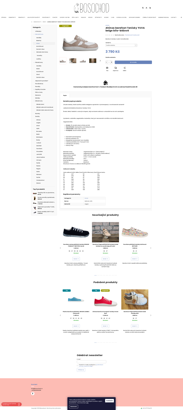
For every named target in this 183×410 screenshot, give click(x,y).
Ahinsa (107, 25)
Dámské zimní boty (42, 52)
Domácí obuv (40, 49)
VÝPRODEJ (38, 31)
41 (136, 251)
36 (69, 251)
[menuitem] (3, 17)
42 (80, 251)
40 (77, 251)
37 (72, 251)
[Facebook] (32, 393)
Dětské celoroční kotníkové (44, 107)
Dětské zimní (40, 104)
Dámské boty (39, 34)
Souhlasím (109, 400)
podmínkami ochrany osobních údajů (91, 365)
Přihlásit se (81, 370)
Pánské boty (39, 62)
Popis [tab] (65, 95)
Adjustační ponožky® (41, 81)
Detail (75, 259)
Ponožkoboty (39, 83)
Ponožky (37, 86)
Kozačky (39, 55)
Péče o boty (38, 92)
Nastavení (73, 406)
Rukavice (38, 95)
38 (74, 251)
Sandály (38, 38)
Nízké (38, 43)
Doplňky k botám (40, 89)
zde (87, 403)
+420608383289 (36, 390)
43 (83, 251)
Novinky (37, 113)
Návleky (37, 98)
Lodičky (38, 59)
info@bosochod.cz (37, 388)
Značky (37, 116)
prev (60, 248)
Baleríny (38, 40)
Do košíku (134, 62)
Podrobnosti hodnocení (132, 35)
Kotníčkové (39, 46)
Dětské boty (39, 101)
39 (101, 318)
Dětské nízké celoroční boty (44, 110)
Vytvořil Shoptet (147, 408)
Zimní (38, 74)
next (151, 248)
